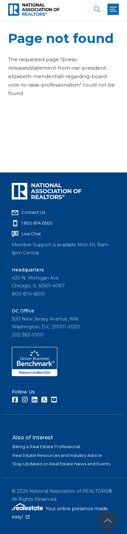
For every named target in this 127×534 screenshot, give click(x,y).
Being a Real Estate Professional (46, 446)
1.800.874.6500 (37, 223)
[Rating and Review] (34, 374)
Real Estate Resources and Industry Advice (57, 455)
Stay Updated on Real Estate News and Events (61, 463)
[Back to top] (107, 521)
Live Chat (31, 233)
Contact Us (33, 212)
